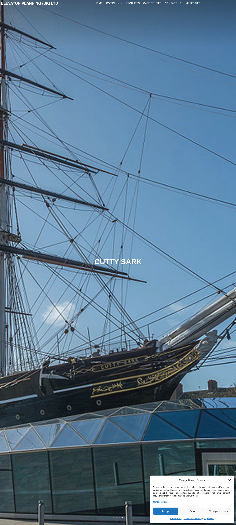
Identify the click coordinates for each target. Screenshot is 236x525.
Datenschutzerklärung (193, 518)
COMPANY (112, 3)
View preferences (218, 511)
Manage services (160, 502)
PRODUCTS (133, 3)
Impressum (209, 518)
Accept (165, 511)
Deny (192, 511)
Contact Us (173, 3)
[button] (229, 480)
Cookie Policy (176, 518)
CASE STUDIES (152, 3)
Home (99, 3)
